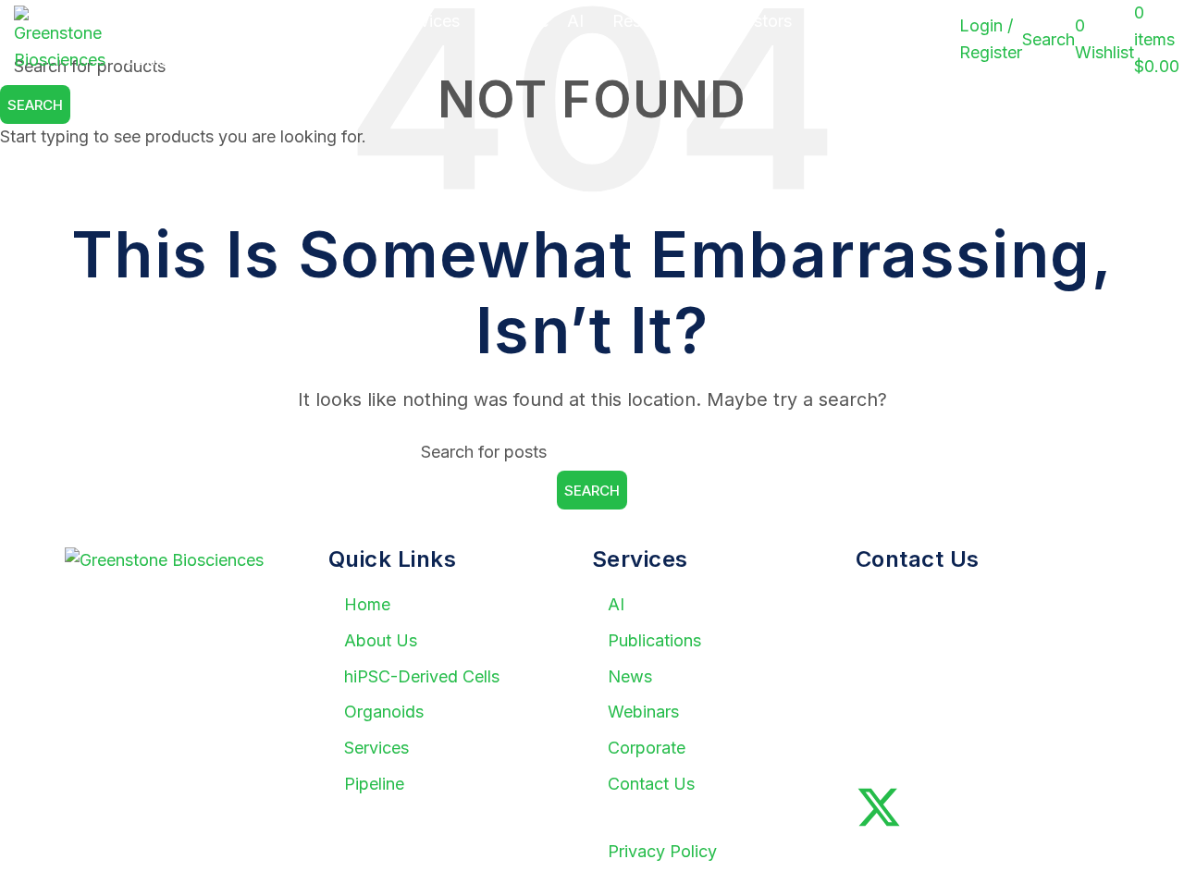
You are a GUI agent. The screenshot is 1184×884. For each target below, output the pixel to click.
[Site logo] (59, 38)
